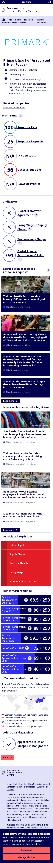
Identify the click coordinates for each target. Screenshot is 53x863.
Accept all (26, 849)
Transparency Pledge (31, 239)
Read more (8, 401)
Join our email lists (27, 786)
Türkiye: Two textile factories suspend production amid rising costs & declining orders (22, 456)
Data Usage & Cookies (38, 784)
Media (23, 784)
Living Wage (16, 572)
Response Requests (30, 141)
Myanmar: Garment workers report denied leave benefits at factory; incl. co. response (25, 384)
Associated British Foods (14, 107)
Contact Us (11, 786)
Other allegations (29, 169)
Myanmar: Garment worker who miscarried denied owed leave (22, 515)
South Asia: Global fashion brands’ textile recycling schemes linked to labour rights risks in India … (24, 434)
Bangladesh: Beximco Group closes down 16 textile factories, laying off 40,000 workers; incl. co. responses (25, 337)
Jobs (16, 784)
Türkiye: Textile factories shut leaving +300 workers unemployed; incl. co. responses (24, 299)
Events (10, 784)
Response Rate (27, 127)
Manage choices (26, 857)
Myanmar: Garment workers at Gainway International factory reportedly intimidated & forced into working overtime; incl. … (23, 361)
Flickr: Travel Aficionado (38, 290)
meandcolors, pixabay (39, 425)
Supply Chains (17, 554)
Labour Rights (17, 545)
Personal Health (18, 563)
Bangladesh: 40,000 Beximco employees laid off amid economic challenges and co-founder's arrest (24, 494)
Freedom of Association (23, 581)
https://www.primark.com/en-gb (25, 79)
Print (5, 757)
